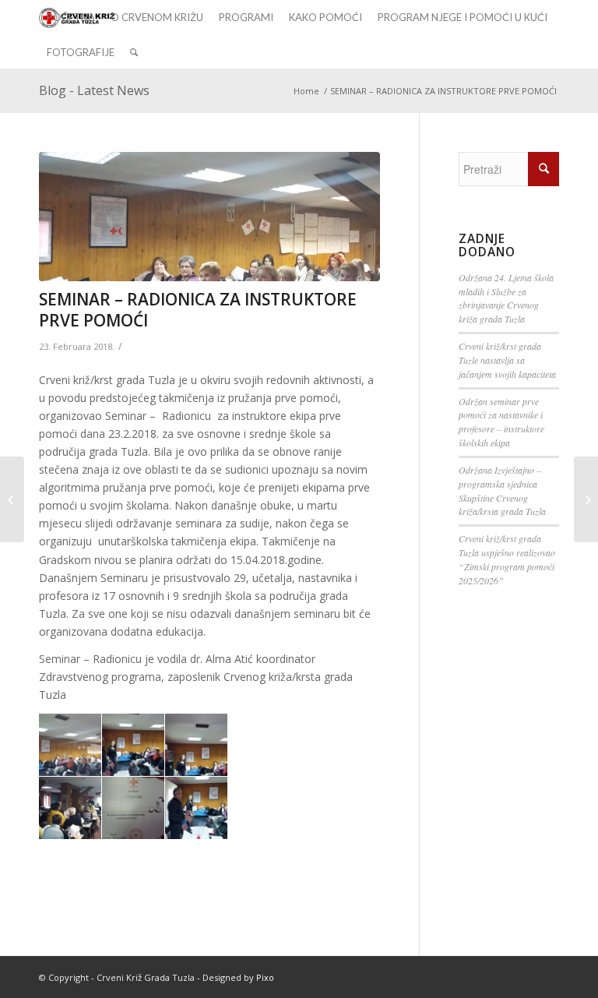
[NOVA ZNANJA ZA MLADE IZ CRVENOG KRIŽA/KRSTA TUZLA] (12, 499)
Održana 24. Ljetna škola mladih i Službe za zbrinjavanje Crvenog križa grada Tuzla (506, 298)
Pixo (265, 977)
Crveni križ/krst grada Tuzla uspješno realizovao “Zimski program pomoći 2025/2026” (507, 559)
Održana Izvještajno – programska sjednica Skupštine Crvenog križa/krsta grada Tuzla (502, 491)
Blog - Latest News (94, 90)
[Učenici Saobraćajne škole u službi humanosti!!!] (586, 499)
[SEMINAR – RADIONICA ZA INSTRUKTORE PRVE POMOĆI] (209, 216)
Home (306, 91)
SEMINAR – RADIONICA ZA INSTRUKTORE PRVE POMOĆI (198, 309)
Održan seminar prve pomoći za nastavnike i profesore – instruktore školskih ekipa (501, 422)
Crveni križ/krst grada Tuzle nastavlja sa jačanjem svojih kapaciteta (507, 360)
